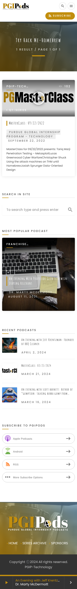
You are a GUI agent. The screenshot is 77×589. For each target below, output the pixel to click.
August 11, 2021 (23, 296)
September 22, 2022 (26, 141)
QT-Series (18, 110)
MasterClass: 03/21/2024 (36, 366)
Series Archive (34, 543)
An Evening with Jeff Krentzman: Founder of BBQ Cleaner (47, 342)
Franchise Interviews (17, 244)
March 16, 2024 (36, 402)
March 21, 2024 (36, 374)
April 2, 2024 (33, 352)
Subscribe (59, 16)
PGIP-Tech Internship (17, 86)
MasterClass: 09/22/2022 (26, 123)
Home (13, 543)
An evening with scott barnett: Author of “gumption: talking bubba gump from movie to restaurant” (47, 391)
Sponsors (59, 543)
